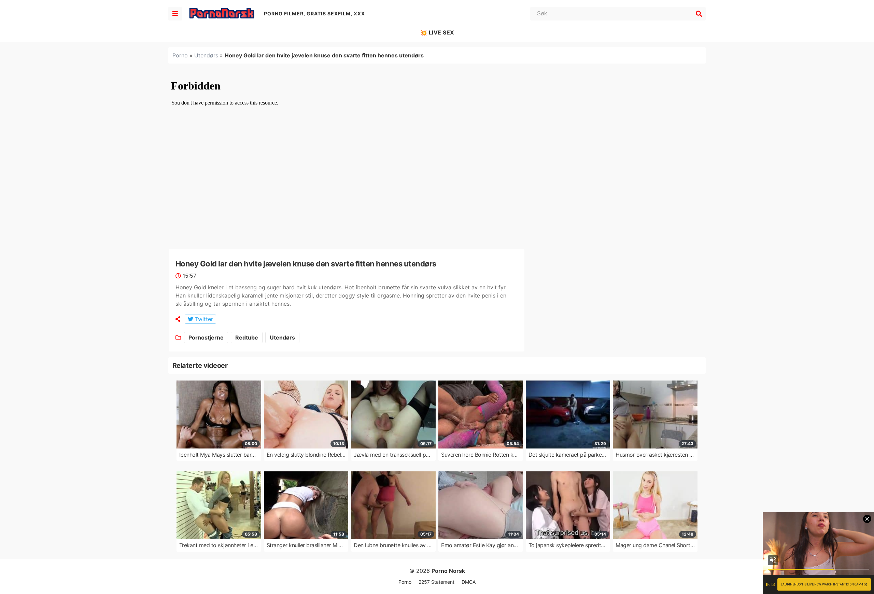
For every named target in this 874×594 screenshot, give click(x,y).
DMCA (469, 582)
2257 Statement (436, 582)
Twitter (203, 319)
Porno (180, 55)
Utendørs (206, 55)
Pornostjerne (206, 337)
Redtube (246, 337)
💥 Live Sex (437, 32)
